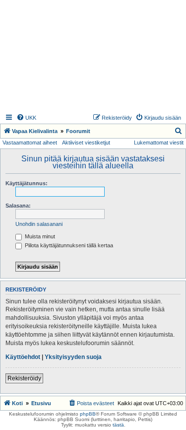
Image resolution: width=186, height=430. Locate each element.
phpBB (88, 414)
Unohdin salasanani (38, 224)
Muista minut (39, 236)
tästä (118, 425)
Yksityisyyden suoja (73, 357)
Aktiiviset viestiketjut (86, 142)
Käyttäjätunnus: (26, 183)
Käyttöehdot (22, 357)
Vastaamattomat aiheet (29, 142)
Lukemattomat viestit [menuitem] (159, 142)
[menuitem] (26, 118)
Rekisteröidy (24, 378)
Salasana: (18, 206)
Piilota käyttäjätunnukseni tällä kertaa (68, 245)
